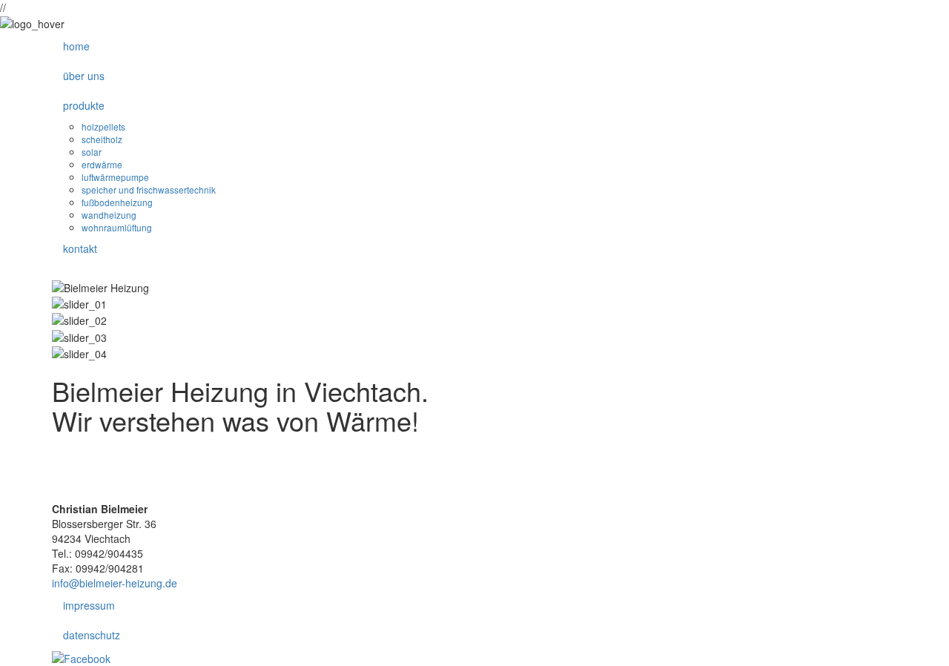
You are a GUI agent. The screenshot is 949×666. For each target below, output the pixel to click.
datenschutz (91, 634)
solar (92, 151)
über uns (84, 75)
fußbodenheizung (117, 202)
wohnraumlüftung (117, 227)
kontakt (80, 248)
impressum (89, 605)
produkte (84, 105)
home (76, 46)
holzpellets (103, 126)
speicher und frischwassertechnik (149, 189)
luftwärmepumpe (115, 177)
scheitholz (102, 139)
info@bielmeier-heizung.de (114, 583)
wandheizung (109, 214)
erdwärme (102, 164)
